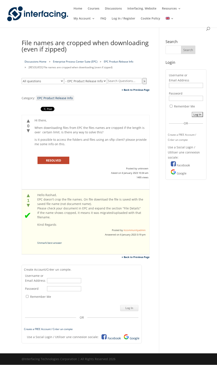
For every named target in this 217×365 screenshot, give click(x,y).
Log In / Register (123, 18)
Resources (169, 8)
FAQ (103, 18)
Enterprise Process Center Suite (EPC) (75, 61)
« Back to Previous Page (136, 89)
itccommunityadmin (135, 230)
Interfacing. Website (141, 8)
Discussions (113, 8)
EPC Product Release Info (118, 61)
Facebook (114, 338)
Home (78, 8)
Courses (93, 8)
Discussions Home (35, 61)
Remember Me (40, 297)
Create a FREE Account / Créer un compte (48, 329)
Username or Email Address (35, 278)
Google (134, 338)
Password (32, 289)
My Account (82, 18)
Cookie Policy (150, 18)
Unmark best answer (49, 242)
